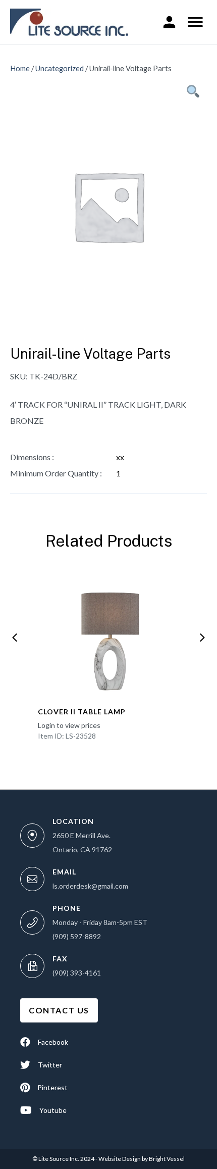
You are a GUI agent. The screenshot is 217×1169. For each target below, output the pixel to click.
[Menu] (195, 22)
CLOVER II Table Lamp (82, 711)
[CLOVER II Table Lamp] (108, 634)
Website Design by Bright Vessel (141, 1158)
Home (20, 68)
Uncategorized (59, 68)
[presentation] (14, 637)
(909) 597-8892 (76, 936)
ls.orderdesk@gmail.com (90, 886)
